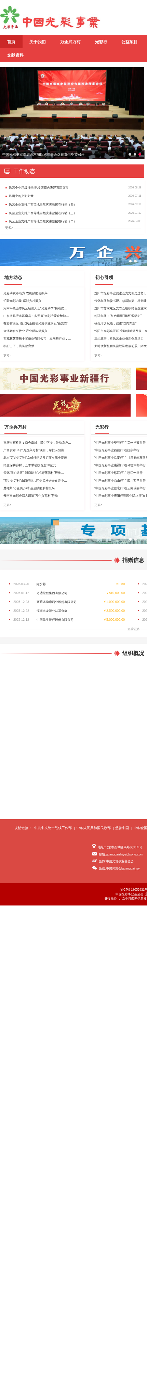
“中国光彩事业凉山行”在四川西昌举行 (120, 480)
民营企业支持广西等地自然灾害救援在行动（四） (43, 204)
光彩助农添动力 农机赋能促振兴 (25, 293)
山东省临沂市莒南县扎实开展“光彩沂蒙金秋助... (36, 316)
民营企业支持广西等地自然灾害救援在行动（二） (43, 221)
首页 (11, 41)
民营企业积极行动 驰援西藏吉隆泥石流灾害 (38, 187)
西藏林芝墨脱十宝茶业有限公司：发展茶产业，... (37, 338)
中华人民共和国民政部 (94, 828)
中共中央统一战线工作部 (53, 828)
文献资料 (15, 55)
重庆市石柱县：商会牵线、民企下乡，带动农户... (37, 442)
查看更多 (134, 629)
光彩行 (101, 41)
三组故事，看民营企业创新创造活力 (119, 338)
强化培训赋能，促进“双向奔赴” (115, 323)
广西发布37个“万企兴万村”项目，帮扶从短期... (35, 450)
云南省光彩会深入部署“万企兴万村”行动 (30, 495)
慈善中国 (122, 828)
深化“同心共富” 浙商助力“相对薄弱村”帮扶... (33, 472)
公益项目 (129, 41)
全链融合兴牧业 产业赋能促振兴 (25, 331)
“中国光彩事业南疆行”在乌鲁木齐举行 (120, 465)
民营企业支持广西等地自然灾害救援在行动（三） (43, 213)
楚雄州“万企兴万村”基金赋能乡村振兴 (29, 488)
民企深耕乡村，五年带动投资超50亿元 (29, 465)
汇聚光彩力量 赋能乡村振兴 (22, 301)
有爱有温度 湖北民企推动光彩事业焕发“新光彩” (35, 323)
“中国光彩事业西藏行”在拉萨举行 (116, 450)
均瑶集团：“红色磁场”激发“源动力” (118, 316)
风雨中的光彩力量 (21, 196)
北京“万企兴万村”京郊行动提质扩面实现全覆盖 (35, 457)
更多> (9, 228)
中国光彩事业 (50, 17)
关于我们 (37, 41)
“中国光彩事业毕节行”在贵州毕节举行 (120, 442)
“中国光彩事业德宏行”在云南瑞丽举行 (120, 488)
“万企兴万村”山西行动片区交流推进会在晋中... (35, 480)
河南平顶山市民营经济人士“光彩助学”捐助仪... (35, 308)
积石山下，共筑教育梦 (18, 346)
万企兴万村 (70, 41)
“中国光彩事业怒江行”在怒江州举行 (118, 472)
